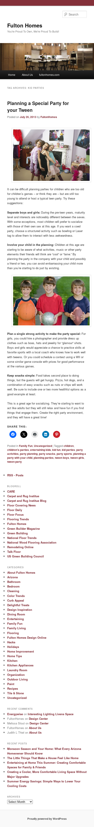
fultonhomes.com (49, 74)
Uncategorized (43, 446)
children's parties (18, 450)
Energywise (15, 714)
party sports (64, 454)
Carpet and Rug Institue (23, 496)
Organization (16, 675)
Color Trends (16, 596)
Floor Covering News (21, 505)
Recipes (12, 688)
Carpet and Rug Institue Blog (26, 501)
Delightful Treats (18, 605)
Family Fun (26, 446)
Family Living (16, 628)
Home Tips (14, 656)
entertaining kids (40, 450)
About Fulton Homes (21, 572)
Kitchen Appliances (20, 665)
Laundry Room (17, 670)
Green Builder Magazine (23, 528)
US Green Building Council (25, 556)
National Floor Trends (22, 538)
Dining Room (16, 614)
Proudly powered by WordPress (47, 819)
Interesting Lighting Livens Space (50, 714)
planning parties (44, 458)
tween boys (62, 458)
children (69, 446)
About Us (27, 74)
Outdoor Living (17, 679)
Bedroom (13, 586)
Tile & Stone (15, 693)
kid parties (68, 450)
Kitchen (12, 660)
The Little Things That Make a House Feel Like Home (42, 758)
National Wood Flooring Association (31, 542)
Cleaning (13, 591)
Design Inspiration (19, 610)
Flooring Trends (18, 519)
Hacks (11, 642)
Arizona (12, 577)
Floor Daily (14, 510)
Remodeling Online (20, 547)
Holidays (13, 647)
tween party (14, 462)
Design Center (38, 718)
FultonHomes (48, 117)
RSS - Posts (15, 475)
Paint (10, 684)
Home (11, 74)
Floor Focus (15, 514)
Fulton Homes (24, 25)
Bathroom (14, 582)
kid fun (56, 450)
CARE (11, 491)
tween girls (77, 458)
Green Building (17, 533)
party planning (29, 454)
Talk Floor (14, 552)
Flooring (13, 633)
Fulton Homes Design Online (26, 637)
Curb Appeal (15, 600)
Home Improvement (20, 651)
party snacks (47, 454)
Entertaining (15, 619)
